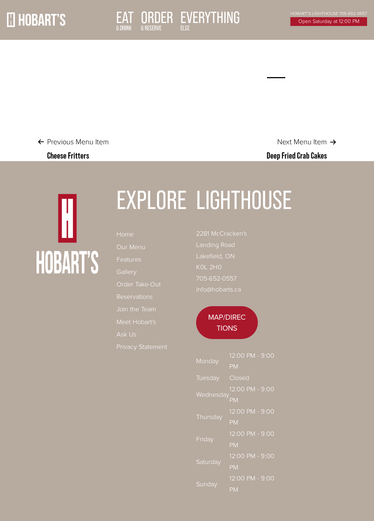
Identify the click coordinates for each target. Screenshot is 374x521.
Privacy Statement (142, 346)
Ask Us (126, 334)
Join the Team (136, 309)
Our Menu (131, 247)
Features (129, 259)
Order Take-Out (139, 284)
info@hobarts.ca (218, 289)
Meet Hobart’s (136, 322)
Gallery (127, 272)
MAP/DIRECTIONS (227, 322)
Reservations (135, 296)
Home (125, 234)
